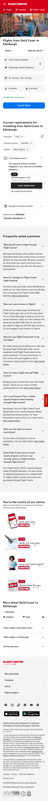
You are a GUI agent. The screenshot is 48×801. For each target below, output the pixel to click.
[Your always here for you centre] (24, 585)
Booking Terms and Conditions (14, 755)
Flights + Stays (39, 10)
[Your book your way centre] (24, 521)
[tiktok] (18, 705)
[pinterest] (37, 705)
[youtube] (31, 705)
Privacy (14, 774)
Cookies (6, 774)
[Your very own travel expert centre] (24, 564)
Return (8, 50)
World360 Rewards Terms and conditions (19, 783)
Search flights (24, 105)
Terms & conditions (26, 774)
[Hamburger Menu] (5, 4)
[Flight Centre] (18, 4)
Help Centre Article (20, 296)
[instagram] (12, 705)
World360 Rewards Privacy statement (18, 787)
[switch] (27, 98)
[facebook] (5, 705)
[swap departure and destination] (40, 63)
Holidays (22, 10)
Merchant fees (37, 751)
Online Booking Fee (31, 747)
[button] (13, 88)
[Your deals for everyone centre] (24, 542)
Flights (9, 10)
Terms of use (8, 778)
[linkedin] (25, 705)
